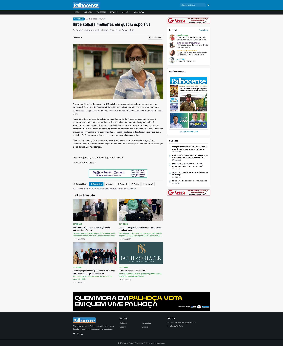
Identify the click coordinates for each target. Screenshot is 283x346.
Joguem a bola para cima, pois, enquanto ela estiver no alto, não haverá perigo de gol (191, 39)
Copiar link (149, 184)
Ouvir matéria (157, 37)
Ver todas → (203, 30)
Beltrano (181, 59)
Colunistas (139, 12)
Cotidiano (88, 12)
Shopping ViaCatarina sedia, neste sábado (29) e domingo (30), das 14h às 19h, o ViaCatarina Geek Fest (192, 54)
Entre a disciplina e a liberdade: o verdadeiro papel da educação (192, 46)
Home (77, 12)
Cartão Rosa (182, 35)
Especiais (125, 12)
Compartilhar (97, 184)
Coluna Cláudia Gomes (187, 51)
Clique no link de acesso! (84, 162)
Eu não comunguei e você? (186, 61)
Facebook (123, 184)
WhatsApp (109, 184)
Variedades (101, 12)
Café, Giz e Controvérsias (188, 43)
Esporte (114, 12)
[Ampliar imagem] (118, 71)
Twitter (136, 184)
